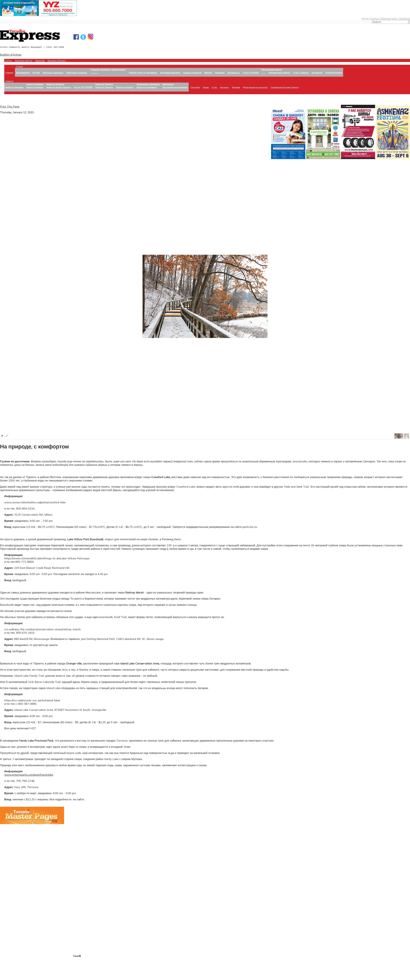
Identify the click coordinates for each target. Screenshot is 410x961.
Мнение (208, 72)
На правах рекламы (170, 72)
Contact (374, 18)
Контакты (224, 87)
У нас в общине (301, 72)
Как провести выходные (175, 87)
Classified (195, 87)
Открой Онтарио (333, 72)
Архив (206, 87)
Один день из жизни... (77, 72)
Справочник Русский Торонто (285, 87)
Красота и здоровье (53, 72)
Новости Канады (34, 84)
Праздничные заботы (279, 72)
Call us (8, 60)
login (394, 18)
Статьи (19, 66)
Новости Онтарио (14, 87)
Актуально (317, 72)
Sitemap (385, 18)
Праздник (220, 72)
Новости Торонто (104, 84)
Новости (9, 81)
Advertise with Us (23, 60)
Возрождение (23, 72)
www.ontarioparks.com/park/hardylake (28, 774)
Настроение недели (272, 69)
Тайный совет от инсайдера (143, 72)
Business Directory (57, 60)
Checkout (404, 18)
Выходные (168, 84)
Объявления (8, 913)
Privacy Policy (12, 959)
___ (264, 72)
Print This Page (9, 106)
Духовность (234, 72)
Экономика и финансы (148, 84)
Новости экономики (147, 87)
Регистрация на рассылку (255, 87)
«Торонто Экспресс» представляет (108, 69)
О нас (214, 87)
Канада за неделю (192, 72)
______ (94, 72)
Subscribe (40, 60)
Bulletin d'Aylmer (11, 54)
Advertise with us (11, 940)
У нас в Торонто (251, 72)
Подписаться (8, 903)
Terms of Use (3, 959)
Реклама (236, 87)
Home (365, 18)
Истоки (36, 72)
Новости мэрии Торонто (58, 87)
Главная (9, 72)
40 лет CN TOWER (83, 87)
